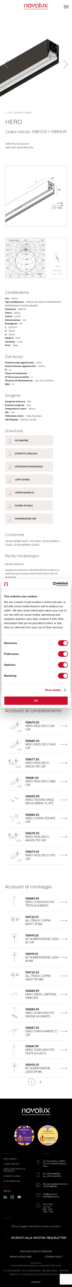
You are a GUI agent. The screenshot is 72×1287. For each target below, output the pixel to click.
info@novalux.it (50, 1194)
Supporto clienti (12, 1176)
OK (36, 700)
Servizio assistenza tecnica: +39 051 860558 (55, 1185)
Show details (53, 689)
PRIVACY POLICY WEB (20, 1256)
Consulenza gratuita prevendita (14, 1170)
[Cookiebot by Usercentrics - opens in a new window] (52, 584)
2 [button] (40, 1082)
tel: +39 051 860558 (51, 1173)
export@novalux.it (51, 1196)
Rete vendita (10, 1159)
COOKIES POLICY (53, 1256)
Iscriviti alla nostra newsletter (38, 1238)
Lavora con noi (11, 1164)
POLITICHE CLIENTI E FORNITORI (36, 1251)
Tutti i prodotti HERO (19, 113)
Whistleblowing (11, 1181)
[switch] (63, 654)
